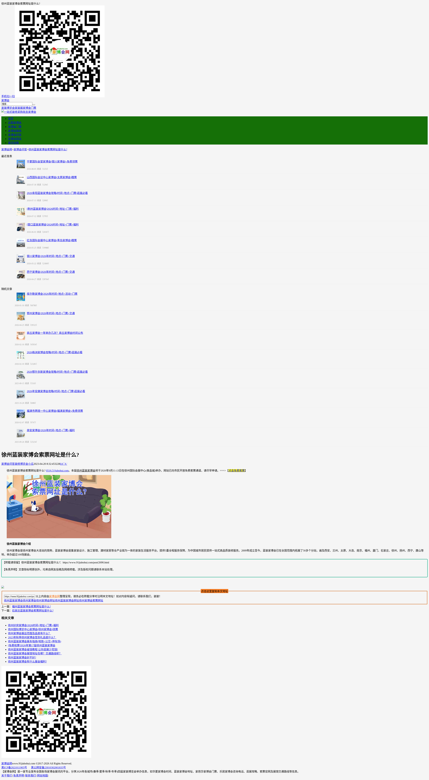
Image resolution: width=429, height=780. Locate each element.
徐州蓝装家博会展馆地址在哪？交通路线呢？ (35, 653)
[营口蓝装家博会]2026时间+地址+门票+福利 (53, 224)
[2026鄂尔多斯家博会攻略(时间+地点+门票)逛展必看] (20, 374)
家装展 (19, 107)
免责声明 (18, 775)
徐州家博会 (29, 600)
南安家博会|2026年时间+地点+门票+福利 (51, 430)
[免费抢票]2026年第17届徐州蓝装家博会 (31, 645)
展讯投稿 (13, 142)
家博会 (5, 100)
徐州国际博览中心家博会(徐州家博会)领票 (33, 629)
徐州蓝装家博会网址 (67, 600)
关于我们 (6, 775)
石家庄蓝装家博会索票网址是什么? (32, 610)
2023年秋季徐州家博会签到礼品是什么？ (32, 637)
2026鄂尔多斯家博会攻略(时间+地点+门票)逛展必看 (57, 371)
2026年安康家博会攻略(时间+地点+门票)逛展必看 (56, 391)
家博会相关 (14, 138)
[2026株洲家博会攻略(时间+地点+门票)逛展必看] (20, 355)
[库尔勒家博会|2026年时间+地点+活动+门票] (20, 296)
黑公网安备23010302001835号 (48, 767)
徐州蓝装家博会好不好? (22, 657)
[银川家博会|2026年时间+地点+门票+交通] (20, 258)
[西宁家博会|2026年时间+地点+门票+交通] (20, 274)
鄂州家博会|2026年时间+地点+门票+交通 (51, 313)
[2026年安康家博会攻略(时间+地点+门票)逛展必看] (20, 394)
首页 (10, 118)
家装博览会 (8, 107)
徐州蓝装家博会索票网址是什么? (47, 149)
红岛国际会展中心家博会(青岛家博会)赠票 (52, 240)
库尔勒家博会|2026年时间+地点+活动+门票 (52, 293)
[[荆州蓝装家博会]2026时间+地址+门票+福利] (20, 211)
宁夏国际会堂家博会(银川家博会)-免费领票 (52, 161)
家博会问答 (14, 134)
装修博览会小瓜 (24, 463)
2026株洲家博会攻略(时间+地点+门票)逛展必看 (54, 352)
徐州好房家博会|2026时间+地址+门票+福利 (33, 625)
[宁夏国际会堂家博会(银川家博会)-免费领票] (20, 164)
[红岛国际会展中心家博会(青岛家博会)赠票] (20, 242)
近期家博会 (14, 122)
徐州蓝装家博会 (13, 600)
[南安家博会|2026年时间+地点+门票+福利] (20, 433)
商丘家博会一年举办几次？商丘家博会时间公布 (55, 332)
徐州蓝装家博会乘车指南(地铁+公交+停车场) (34, 641)
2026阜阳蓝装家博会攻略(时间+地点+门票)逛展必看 (57, 193)
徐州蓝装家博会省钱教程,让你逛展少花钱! (33, 649)
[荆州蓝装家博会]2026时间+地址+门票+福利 (53, 208)
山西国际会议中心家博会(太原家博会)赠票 (52, 177)
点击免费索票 (237, 470)
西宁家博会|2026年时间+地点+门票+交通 (51, 271)
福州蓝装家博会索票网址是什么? (31, 606)
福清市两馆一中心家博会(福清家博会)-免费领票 (55, 410)
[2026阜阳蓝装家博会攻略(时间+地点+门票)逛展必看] (20, 195)
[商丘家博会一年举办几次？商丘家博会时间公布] (20, 336)
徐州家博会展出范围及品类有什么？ (29, 633)
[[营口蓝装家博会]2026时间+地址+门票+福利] (20, 227)
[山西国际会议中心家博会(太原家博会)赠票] (20, 179)
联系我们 (30, 775)
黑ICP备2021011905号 (14, 767)
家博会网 (6, 149)
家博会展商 (14, 130)
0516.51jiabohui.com (57, 470)
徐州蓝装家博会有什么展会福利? (27, 661)
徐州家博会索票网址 (91, 600)
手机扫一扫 (8, 96)
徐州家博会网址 (45, 600)
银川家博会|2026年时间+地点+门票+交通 (51, 256)
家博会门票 (29, 107)
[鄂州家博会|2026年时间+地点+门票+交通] (20, 316)
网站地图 (42, 775)
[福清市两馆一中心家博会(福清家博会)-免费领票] (20, 414)
